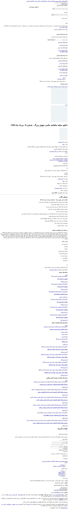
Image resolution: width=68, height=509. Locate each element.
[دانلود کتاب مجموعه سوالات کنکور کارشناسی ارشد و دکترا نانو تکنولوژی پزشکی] (49, 389)
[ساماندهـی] (63, 490)
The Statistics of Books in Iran (60, 294)
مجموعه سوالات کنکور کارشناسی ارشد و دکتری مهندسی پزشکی (53, 407)
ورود (53, 8)
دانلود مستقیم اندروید (62, 50)
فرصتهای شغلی (61, 474)
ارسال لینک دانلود (51, 39)
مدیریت (17, 504)
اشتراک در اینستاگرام (62, 161)
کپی (54, 165)
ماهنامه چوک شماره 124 (62, 302)
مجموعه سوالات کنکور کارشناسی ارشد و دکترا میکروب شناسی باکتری (51, 399)
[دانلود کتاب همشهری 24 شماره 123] (59, 276)
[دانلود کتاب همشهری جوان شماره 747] (58, 307)
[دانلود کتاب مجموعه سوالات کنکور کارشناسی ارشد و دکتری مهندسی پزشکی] (50, 404)
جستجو (53, 14)
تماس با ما (62, 475)
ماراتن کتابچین (50, 86)
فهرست (65, 174)
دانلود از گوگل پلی (63, 51)
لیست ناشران (64, 86)
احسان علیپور (64, 334)
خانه (64, 77)
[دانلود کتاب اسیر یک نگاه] (61, 339)
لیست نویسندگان (57, 86)
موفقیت (13, 504)
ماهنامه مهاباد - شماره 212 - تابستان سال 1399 (57, 357)
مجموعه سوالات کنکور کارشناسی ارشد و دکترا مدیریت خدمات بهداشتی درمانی (50, 423)
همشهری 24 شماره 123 (62, 278)
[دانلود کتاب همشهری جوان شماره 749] (58, 314)
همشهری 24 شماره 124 (62, 286)
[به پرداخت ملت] (56, 490)
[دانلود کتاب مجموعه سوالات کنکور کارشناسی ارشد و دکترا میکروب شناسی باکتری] (48, 397)
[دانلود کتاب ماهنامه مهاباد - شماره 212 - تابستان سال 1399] (54, 354)
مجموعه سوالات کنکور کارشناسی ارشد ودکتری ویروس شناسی (53, 384)
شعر (5, 504)
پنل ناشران (62, 464)
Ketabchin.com (64, 507)
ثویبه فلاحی (64, 344)
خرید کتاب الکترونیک (53, 151)
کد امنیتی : (65, 447)
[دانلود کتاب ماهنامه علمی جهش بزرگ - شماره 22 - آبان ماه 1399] (52, 369)
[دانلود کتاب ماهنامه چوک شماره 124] (59, 299)
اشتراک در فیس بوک (54, 159)
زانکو (63, 144)
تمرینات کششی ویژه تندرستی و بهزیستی (58, 329)
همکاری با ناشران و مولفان (59, 466)
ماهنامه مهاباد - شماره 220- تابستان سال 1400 (57, 349)
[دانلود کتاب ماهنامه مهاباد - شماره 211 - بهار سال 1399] (55, 362)
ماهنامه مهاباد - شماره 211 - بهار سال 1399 (58, 364)
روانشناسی (8, 504)
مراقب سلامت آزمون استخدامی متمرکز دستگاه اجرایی (55, 415)
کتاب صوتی (14, 494)
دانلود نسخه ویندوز (63, 27)
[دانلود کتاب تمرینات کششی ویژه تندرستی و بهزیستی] (55, 326)
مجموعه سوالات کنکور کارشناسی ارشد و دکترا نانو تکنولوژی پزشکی (52, 392)
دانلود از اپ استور (63, 75)
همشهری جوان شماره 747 (61, 309)
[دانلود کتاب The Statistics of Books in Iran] (58, 291)
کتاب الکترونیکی (21, 494)
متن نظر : (65, 446)
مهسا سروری (64, 336)
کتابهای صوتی (32, 502)
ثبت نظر (60, 450)
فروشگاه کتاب (57, 492)
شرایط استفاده (61, 473)
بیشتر (66, 275)
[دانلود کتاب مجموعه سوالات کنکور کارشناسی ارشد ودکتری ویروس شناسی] (50, 381)
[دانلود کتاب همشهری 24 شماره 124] (59, 284)
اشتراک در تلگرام (63, 158)
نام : (66, 441)
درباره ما (63, 470)
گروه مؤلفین (61, 142)
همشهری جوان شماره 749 (61, 317)
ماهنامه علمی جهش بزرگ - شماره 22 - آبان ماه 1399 (55, 372)
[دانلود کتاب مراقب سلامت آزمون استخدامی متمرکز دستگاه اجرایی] (52, 412)
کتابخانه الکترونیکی (59, 494)
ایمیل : (66, 443)
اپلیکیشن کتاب (59, 498)
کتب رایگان (8, 494)
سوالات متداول (61, 472)
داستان (28, 504)
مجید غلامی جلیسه (63, 297)
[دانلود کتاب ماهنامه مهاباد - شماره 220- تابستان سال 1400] (54, 346)
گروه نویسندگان (63, 281)
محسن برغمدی (64, 332)
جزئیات (65, 172)
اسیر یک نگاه (64, 341)
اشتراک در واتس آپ (63, 159)
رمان (32, 504)
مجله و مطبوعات (61, 79)
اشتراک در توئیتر (56, 158)
